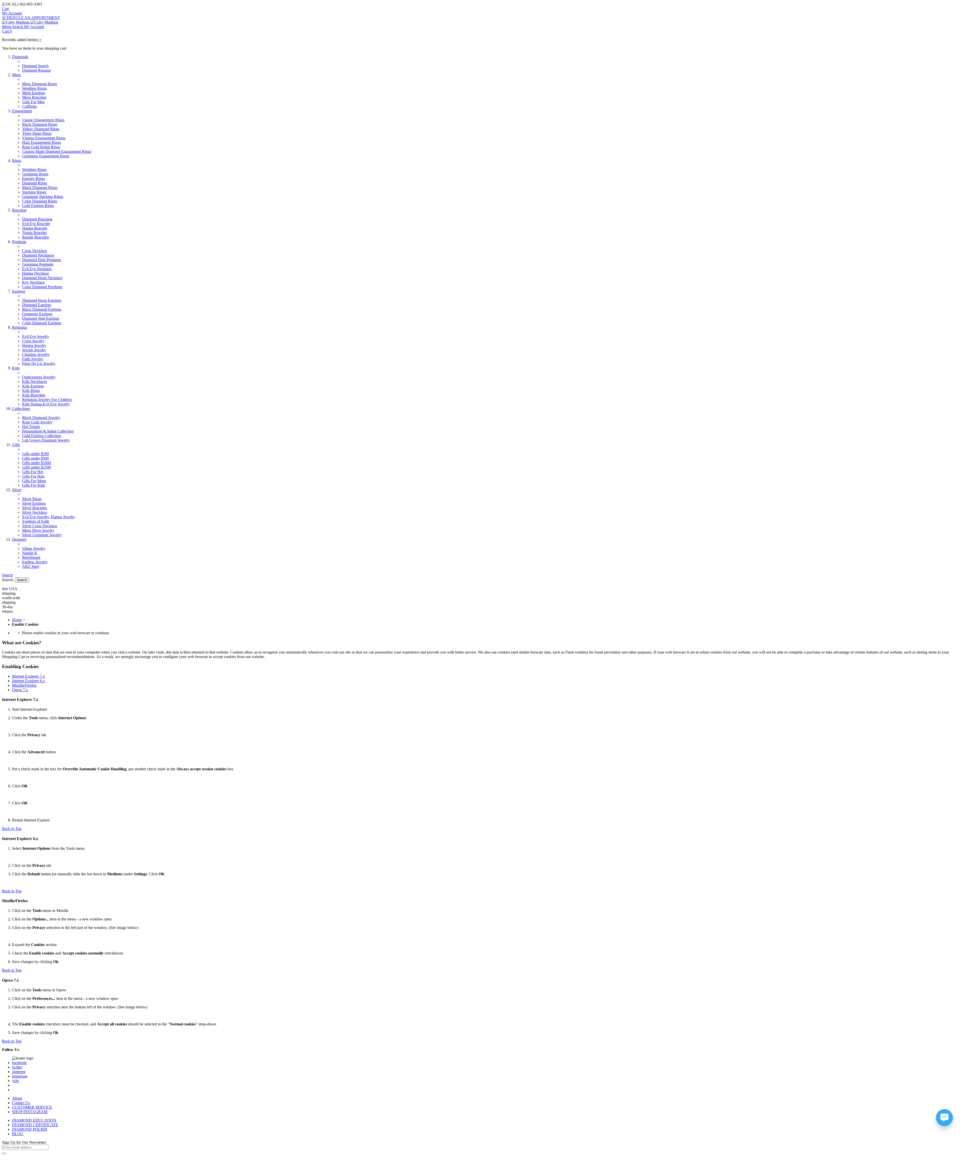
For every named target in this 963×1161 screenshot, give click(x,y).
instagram (19, 1076)
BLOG (17, 1134)
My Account (12, 13)
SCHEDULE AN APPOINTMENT (31, 18)
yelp (15, 1081)
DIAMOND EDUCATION (34, 1120)
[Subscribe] (4, 1153)
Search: (8, 580)
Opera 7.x (20, 690)
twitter (17, 1067)
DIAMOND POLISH (29, 1129)
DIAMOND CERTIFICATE (35, 1125)
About (17, 1098)
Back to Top (12, 828)
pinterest (18, 1072)
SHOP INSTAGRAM (29, 1112)
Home (17, 620)
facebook (19, 1063)
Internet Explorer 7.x (28, 676)
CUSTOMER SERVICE (32, 1107)
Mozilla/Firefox (24, 685)
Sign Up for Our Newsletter (24, 1142)
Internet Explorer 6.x (28, 681)
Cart (5, 9)
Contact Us (21, 1103)
